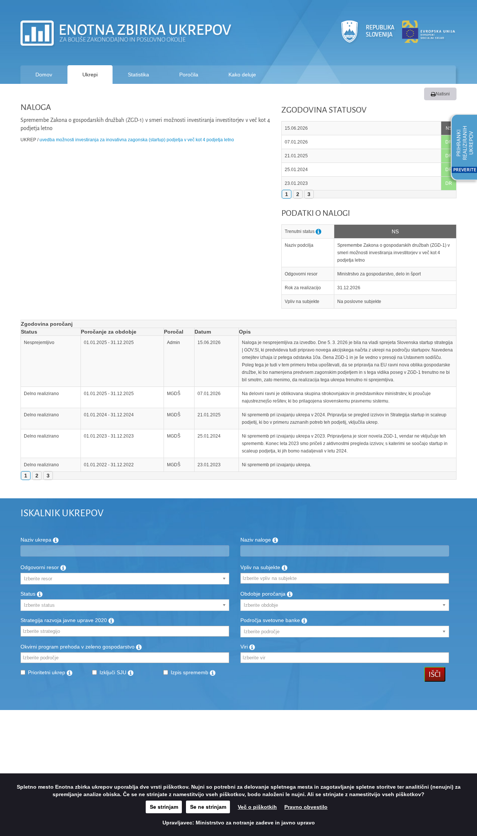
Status (28, 594)
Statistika (138, 75)
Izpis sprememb (190, 672)
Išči (435, 674)
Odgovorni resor (40, 567)
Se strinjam (164, 807)
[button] (461, 148)
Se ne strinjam (208, 807)
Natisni (443, 94)
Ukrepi (90, 75)
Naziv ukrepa (36, 540)
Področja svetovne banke (270, 620)
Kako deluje (242, 75)
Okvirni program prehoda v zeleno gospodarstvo (78, 647)
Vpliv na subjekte (261, 567)
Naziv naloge (256, 540)
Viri (244, 647)
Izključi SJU (113, 672)
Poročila (188, 75)
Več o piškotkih (257, 807)
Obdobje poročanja (263, 594)
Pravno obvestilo (306, 807)
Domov (43, 75)
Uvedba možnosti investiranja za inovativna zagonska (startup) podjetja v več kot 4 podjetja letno (137, 139)
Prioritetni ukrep (47, 672)
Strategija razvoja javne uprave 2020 (64, 620)
